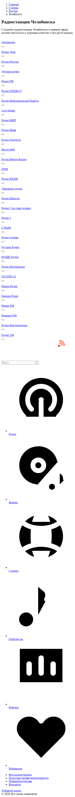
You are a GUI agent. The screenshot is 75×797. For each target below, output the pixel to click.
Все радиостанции (20, 774)
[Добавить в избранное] (2, 46)
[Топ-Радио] (37, 359)
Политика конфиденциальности (29, 777)
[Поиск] (37, 363)
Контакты (15, 784)
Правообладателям (20, 781)
